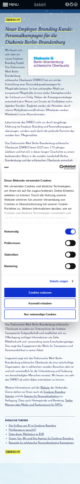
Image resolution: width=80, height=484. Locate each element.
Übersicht (13, 20)
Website (45, 387)
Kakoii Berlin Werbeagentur (40, 6)
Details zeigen (59, 281)
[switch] (70, 243)
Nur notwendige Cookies (40, 314)
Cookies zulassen (40, 292)
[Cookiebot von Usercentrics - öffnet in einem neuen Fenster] (59, 167)
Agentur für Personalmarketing (41, 396)
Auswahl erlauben (40, 303)
